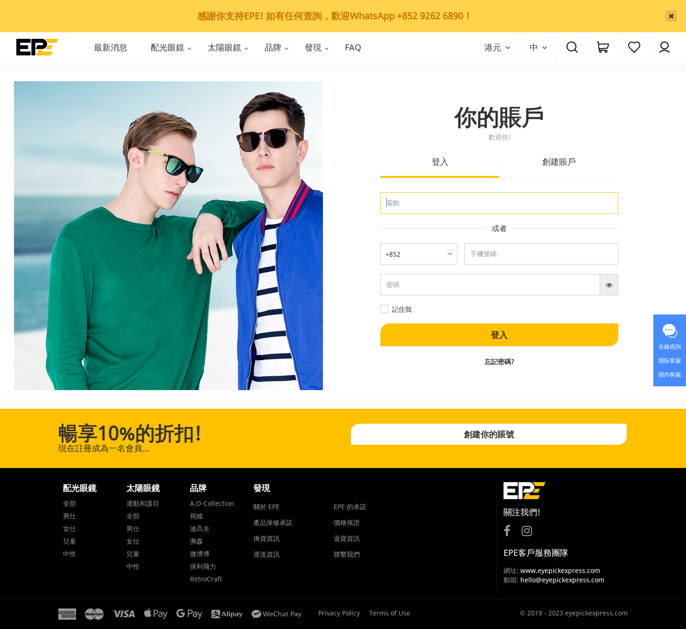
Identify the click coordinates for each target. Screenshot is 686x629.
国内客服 (669, 374)
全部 (69, 503)
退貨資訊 (347, 538)
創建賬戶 (559, 161)
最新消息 (110, 47)
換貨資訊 (266, 538)
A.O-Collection (212, 503)
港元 (492, 47)
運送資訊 (266, 554)
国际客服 (669, 360)
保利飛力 (203, 566)
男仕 (69, 515)
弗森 (196, 541)
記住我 (402, 309)
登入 (440, 161)
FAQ (353, 47)
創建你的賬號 (489, 434)
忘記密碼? (499, 361)
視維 (196, 515)
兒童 (69, 541)
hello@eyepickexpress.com (562, 579)
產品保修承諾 (273, 522)
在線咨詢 (669, 346)
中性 (69, 553)
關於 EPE (266, 506)
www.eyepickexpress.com (559, 570)
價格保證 (347, 522)
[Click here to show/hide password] (609, 284)
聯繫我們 (347, 554)
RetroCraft (206, 578)
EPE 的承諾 (350, 506)
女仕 (69, 528)
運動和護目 (142, 503)
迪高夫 (200, 528)
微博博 (200, 553)
